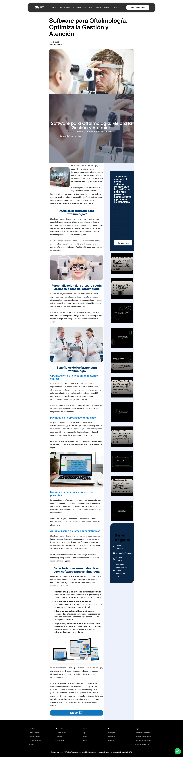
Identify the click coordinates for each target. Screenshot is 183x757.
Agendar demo (60, 733)
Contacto (116, 7)
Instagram (111, 733)
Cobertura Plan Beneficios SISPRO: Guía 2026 (121, 340)
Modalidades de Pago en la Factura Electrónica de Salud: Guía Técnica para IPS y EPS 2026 (121, 485)
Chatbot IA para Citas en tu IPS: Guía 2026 (121, 315)
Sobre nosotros (34, 733)
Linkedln (111, 740)
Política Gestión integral (143, 737)
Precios (106, 7)
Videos (84, 740)
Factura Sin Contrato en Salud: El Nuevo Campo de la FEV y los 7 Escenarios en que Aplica (122, 411)
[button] (178, 751)
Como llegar (59, 740)
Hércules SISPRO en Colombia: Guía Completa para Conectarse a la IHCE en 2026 (121, 362)
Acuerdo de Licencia (142, 744)
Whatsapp (58, 737)
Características (64, 7)
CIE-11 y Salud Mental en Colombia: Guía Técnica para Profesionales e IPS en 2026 (122, 263)
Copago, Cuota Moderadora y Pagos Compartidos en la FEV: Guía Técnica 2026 (122, 436)
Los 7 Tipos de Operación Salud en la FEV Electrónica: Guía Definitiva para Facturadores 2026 (121, 461)
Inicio (53, 7)
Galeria (98, 7)
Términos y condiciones (143, 740)
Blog (90, 7)
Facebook (111, 737)
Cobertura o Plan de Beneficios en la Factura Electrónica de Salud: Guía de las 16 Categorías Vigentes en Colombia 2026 (121, 507)
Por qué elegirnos (79, 7)
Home (70, 131)
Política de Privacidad (142, 733)
